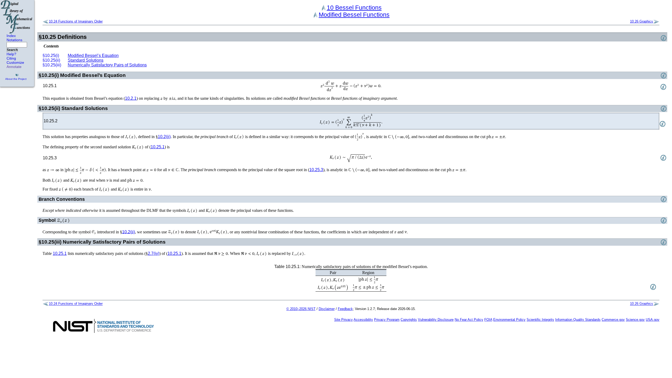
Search (12, 50)
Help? (11, 54)
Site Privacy (343, 320)
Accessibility (363, 320)
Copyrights (409, 320)
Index (11, 36)
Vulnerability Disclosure (436, 320)
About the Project (16, 78)
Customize (15, 62)
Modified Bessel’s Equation (93, 55)
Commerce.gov (613, 320)
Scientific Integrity (540, 320)
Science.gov (635, 320)
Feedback (345, 309)
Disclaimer (327, 309)
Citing (11, 58)
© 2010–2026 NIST (301, 309)
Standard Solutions (85, 60)
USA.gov (652, 320)
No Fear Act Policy (469, 320)
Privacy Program (387, 320)
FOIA (488, 320)
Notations (14, 40)
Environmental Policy (509, 320)
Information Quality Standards (578, 320)
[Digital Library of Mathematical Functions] (17, 17)
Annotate (14, 67)
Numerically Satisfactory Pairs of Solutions (107, 65)
